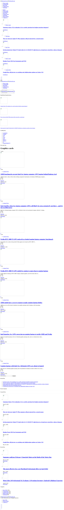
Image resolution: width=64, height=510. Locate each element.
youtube (4, 134)
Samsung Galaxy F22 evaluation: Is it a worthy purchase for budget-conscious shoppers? (26, 27)
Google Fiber (5, 4)
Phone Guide (5, 3)
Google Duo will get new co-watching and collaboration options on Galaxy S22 (23, 72)
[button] (1, 80)
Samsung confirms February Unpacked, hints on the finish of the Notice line (27, 457)
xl (3, 142)
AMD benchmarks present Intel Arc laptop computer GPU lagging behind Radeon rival (28, 174)
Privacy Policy (6, 16)
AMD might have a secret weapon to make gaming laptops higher (21, 302)
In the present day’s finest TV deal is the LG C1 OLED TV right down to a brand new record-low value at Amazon (32, 50)
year (4, 138)
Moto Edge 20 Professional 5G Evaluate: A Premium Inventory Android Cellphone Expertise (33, 480)
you (3, 136)
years (4, 137)
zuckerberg (5, 133)
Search (14, 375)
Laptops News (6, 6)
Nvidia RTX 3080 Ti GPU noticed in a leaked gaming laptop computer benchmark (26, 239)
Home (4, 9)
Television (5, 7)
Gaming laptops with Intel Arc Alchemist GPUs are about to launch (22, 366)
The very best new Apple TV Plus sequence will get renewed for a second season (23, 38)
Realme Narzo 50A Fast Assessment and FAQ (14, 61)
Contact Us (5, 17)
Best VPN (5, 5)
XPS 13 (4, 140)
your (4, 135)
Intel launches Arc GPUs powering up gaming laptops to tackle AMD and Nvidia (26, 334)
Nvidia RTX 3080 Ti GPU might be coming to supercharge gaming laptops (24, 271)
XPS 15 (4, 139)
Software (2, 180)
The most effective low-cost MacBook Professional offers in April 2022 (25, 469)
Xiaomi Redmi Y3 (6, 143)
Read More (2, 183)
